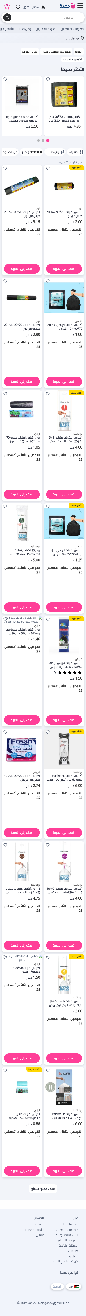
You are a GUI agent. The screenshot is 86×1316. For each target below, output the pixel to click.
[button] (47, 140)
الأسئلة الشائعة (68, 1245)
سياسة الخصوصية (67, 1235)
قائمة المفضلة (34, 1230)
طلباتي (40, 1235)
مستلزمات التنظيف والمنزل (56, 51)
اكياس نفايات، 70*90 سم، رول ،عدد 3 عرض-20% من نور (65, 119)
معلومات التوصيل (67, 1230)
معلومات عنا (70, 1224)
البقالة (78, 51)
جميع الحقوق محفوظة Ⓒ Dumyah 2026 (43, 1303)
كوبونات (73, 1251)
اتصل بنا (73, 1256)
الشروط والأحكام (68, 1240)
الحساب (39, 1224)
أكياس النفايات (29, 51)
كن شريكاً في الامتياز (64, 1261)
